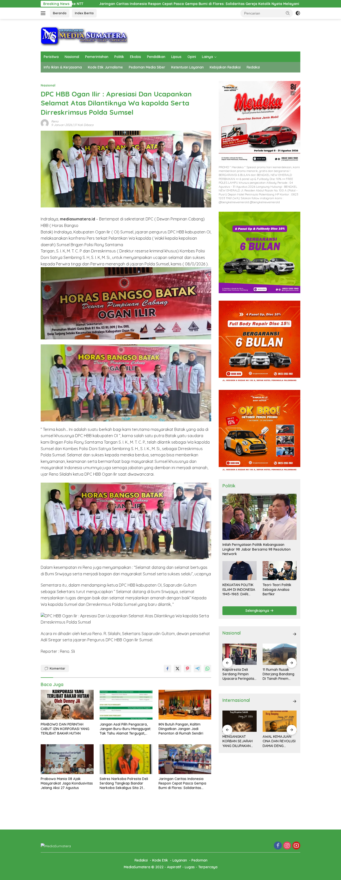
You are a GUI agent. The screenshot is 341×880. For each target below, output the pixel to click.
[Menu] (44, 13)
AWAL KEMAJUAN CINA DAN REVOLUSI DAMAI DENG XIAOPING (238, 741)
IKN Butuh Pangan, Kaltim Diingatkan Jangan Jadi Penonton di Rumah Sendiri (181, 729)
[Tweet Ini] (177, 668)
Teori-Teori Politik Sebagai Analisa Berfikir (277, 589)
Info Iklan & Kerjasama (63, 67)
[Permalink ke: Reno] (45, 122)
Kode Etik (160, 860)
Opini (191, 56)
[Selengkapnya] (295, 634)
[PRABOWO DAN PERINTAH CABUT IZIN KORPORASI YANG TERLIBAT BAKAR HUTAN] (67, 705)
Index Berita (84, 13)
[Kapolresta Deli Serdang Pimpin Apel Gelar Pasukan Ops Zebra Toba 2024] (280, 654)
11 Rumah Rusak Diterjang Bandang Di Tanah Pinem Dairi (238, 674)
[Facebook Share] (167, 668)
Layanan (179, 860)
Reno (54, 121)
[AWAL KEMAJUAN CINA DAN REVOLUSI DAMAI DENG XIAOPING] (239, 721)
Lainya (207, 56)
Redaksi (253, 67)
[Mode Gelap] (297, 13)
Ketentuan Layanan (187, 67)
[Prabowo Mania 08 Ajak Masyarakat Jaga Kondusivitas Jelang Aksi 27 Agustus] (67, 759)
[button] (288, 13)
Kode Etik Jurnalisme (105, 67)
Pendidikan (156, 56)
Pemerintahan (96, 56)
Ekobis (135, 56)
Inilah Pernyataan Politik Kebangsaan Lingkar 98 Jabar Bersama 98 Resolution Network (256, 549)
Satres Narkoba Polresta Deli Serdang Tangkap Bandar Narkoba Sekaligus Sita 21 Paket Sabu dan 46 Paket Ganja (124, 783)
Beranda (59, 13)
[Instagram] (287, 846)
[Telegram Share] (197, 668)
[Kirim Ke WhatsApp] (207, 668)
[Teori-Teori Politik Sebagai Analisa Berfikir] (280, 570)
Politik (119, 56)
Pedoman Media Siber (147, 67)
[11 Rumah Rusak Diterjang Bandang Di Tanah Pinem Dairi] (239, 654)
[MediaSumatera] (84, 35)
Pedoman (199, 860)
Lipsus (176, 56)
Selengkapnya (257, 610)
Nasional (72, 56)
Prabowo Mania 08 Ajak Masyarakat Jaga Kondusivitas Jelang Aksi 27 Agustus (67, 783)
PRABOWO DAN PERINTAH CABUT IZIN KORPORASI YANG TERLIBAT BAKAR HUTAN (65, 729)
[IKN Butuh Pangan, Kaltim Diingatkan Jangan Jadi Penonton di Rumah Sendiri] (185, 705)
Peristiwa (51, 56)
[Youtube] (296, 846)
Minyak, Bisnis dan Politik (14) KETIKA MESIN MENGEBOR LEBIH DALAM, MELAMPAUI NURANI (279, 741)
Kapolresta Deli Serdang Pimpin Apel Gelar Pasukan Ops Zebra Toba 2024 (279, 674)
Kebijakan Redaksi (225, 67)
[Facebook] (278, 846)
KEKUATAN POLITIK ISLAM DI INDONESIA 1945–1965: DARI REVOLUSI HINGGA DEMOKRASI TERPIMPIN (238, 589)
